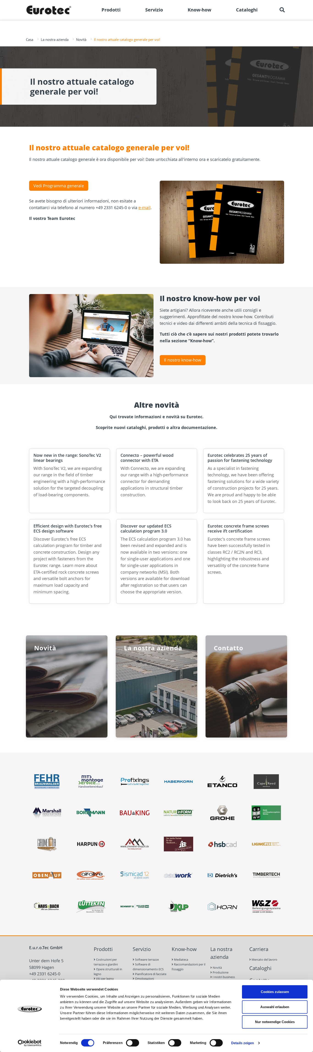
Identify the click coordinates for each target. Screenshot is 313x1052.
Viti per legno (104, 978)
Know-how (184, 949)
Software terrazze (146, 959)
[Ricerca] (282, 10)
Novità (81, 39)
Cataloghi (260, 968)
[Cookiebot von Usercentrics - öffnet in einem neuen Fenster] (30, 1043)
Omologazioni (144, 978)
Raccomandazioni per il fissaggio (188, 966)
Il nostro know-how (182, 360)
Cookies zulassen (275, 992)
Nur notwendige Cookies (275, 1022)
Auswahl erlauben (274, 1007)
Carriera (258, 949)
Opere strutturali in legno (108, 971)
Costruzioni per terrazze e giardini (106, 961)
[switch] (132, 1042)
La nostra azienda (55, 39)
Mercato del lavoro (264, 959)
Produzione (220, 972)
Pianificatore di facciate (150, 974)
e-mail (144, 207)
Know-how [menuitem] (199, 10)
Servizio (142, 949)
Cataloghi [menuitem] (247, 10)
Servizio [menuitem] (154, 10)
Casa (29, 39)
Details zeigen (242, 1043)
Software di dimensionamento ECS (148, 966)
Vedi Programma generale (58, 185)
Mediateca (180, 959)
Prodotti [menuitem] (111, 10)
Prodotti (103, 949)
